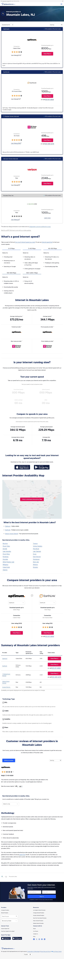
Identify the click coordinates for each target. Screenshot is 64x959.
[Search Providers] (16, 916)
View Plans (46, 53)
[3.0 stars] (7, 772)
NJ (6, 876)
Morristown (36, 559)
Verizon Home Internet (11, 533)
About (34, 928)
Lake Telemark (37, 551)
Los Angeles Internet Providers (39, 910)
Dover (34, 554)
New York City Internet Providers (39, 918)
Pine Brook (36, 549)
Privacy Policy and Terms (45, 951)
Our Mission (35, 931)
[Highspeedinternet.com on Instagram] (39, 939)
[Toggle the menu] (61, 4)
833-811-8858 (49, 99)
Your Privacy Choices (57, 951)
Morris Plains (6, 554)
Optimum (7, 526)
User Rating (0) (15, 219)
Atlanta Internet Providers (38, 923)
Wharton (35, 564)
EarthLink (7, 530)
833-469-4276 (49, 144)
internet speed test (47, 242)
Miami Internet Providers (38, 920)
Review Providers (4, 912)
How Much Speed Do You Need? (8, 931)
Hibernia (5, 570)
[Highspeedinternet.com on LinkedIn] (44, 939)
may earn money (5, 1)
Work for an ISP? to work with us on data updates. (16, 230)
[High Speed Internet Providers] (8, 4)
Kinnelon (35, 567)
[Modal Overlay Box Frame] (32, 892)
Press (34, 936)
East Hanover (37, 556)
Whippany (5, 564)
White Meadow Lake (8, 562)
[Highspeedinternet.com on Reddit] (42, 939)
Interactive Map (32, 499)
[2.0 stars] (5, 772)
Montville (5, 559)
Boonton (5, 543)
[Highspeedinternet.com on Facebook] (34, 939)
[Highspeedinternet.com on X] (36, 939)
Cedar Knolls (6, 567)
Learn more (47, 218)
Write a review (8, 760)
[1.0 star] (2, 772)
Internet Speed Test (5, 928)
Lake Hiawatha (7, 551)
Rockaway (5, 556)
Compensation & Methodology (33, 951)
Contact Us (35, 933)
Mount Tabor (6, 546)
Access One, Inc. (6, 687)
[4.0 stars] (9, 772)
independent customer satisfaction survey (39, 226)
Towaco (35, 543)
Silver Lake (36, 562)
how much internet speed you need (25, 242)
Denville (5, 549)
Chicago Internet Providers (38, 912)
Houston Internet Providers (38, 915)
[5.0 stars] (11, 772)
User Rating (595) (16, 143)
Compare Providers (5, 910)
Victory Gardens (37, 546)
